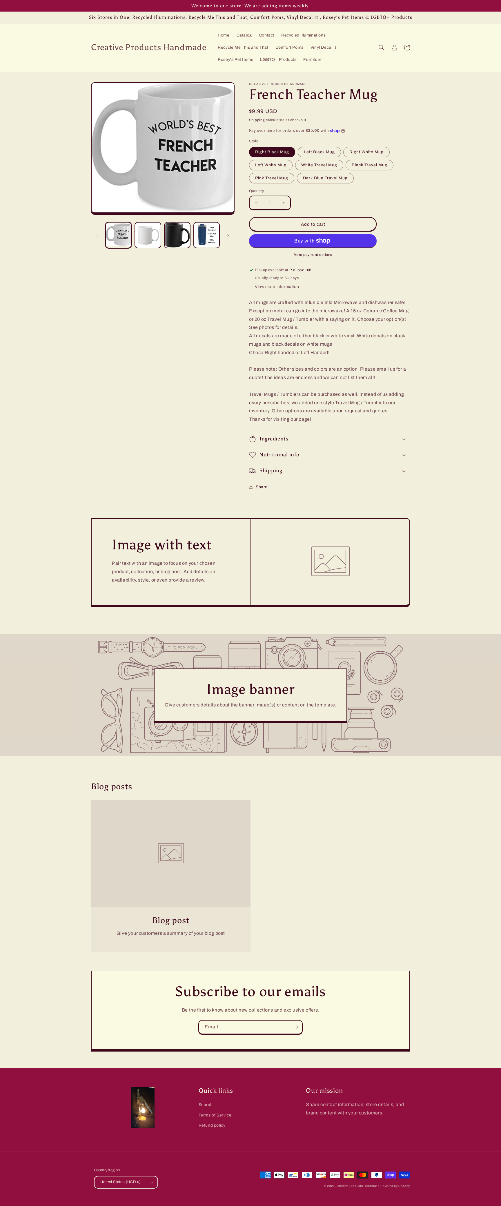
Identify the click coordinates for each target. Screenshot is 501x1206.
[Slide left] (97, 235)
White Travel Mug (319, 165)
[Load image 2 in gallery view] (148, 235)
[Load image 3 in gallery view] (177, 235)
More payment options (313, 255)
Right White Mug (366, 152)
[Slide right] (228, 235)
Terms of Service (215, 1115)
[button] (381, 47)
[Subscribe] (295, 1027)
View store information (277, 287)
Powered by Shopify (395, 1185)
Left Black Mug (319, 152)
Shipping (257, 120)
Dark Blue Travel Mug (325, 178)
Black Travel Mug (369, 165)
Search (206, 1105)
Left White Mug (270, 165)
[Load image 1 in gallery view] (118, 235)
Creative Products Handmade (358, 1185)
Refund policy (212, 1125)
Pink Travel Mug (271, 178)
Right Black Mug (272, 152)
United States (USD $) (120, 1182)
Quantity (256, 191)
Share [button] (262, 487)
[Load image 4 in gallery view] (206, 235)
